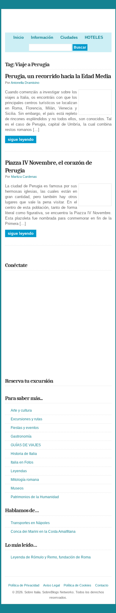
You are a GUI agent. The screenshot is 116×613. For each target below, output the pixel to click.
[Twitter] (8, 278)
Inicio (18, 37)
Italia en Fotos (22, 462)
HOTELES (94, 37)
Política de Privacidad (23, 585)
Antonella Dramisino (25, 82)
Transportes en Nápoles (30, 523)
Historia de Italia (24, 454)
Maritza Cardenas (24, 176)
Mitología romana (25, 480)
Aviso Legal (51, 585)
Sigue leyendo (21, 139)
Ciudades (69, 37)
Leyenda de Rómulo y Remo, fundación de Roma (51, 557)
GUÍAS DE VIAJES (26, 445)
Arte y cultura (21, 410)
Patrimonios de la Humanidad (35, 497)
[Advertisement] (58, 330)
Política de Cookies (77, 585)
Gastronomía (21, 436)
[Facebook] (17, 278)
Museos (17, 488)
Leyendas (19, 471)
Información (42, 37)
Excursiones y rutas (26, 419)
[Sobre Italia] (58, 22)
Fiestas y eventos (25, 428)
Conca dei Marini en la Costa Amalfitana (43, 531)
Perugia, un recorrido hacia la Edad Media (58, 76)
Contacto (101, 585)
